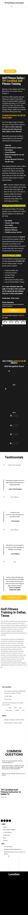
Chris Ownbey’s (5, 621)
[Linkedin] (7, 821)
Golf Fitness (5, 97)
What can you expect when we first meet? (13, 774)
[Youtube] (4, 821)
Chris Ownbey (8, 302)
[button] (10, 71)
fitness (9, 514)
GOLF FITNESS (10, 293)
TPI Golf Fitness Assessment (14, 3)
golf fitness (15, 124)
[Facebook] (2, 821)
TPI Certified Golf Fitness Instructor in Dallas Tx (11, 792)
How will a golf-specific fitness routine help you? (12, 761)
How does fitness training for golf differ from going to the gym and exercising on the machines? (13, 767)
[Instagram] (10, 821)
